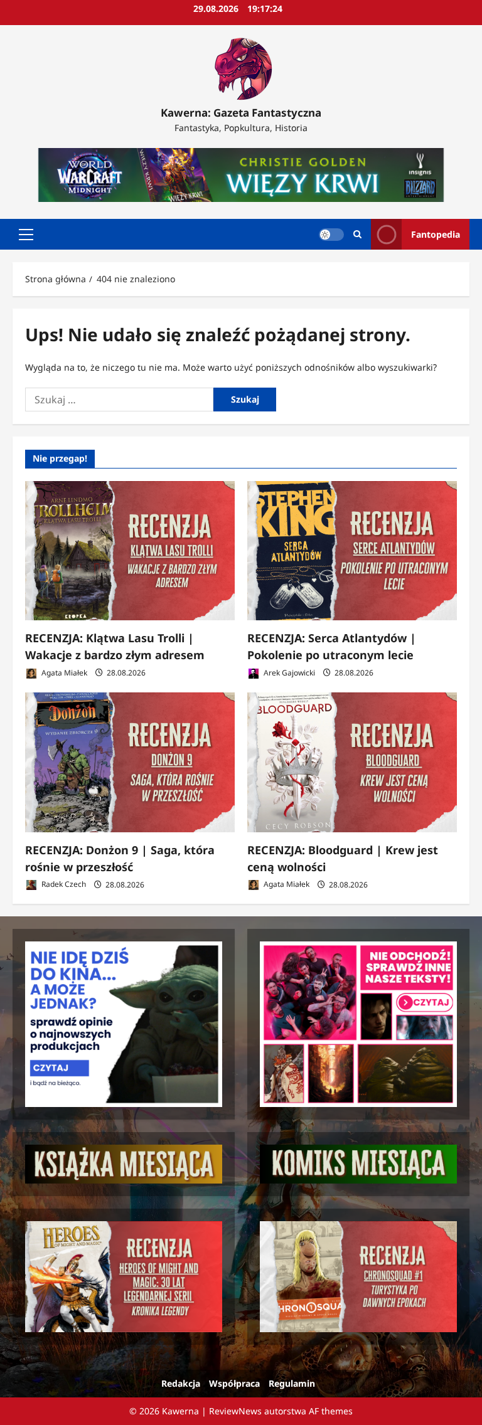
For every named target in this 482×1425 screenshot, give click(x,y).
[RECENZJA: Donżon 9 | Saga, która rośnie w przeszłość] (130, 762)
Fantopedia (435, 234)
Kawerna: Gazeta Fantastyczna (241, 112)
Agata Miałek (63, 672)
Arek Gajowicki (288, 672)
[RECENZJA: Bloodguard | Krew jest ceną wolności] (352, 762)
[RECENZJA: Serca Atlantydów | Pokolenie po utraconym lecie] (352, 551)
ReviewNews (235, 1411)
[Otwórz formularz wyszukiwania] (357, 234)
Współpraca (234, 1383)
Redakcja (180, 1383)
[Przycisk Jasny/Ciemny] (331, 234)
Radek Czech (63, 884)
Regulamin (292, 1383)
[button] (26, 234)
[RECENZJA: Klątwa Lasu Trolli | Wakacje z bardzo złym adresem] (130, 551)
